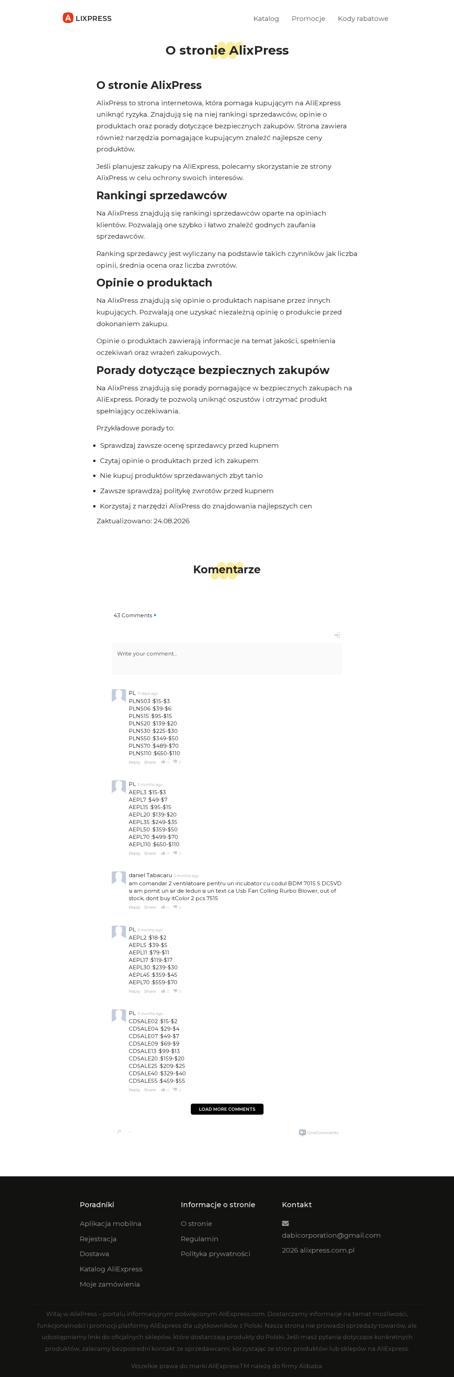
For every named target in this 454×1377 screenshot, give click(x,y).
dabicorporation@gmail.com (331, 1235)
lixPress (92, 18)
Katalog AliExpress (111, 1269)
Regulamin (199, 1238)
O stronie (196, 1223)
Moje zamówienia (110, 1284)
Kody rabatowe (363, 18)
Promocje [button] (308, 18)
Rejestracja (98, 1238)
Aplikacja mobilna (111, 1223)
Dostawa (94, 1253)
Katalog (266, 18)
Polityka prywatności (215, 1253)
